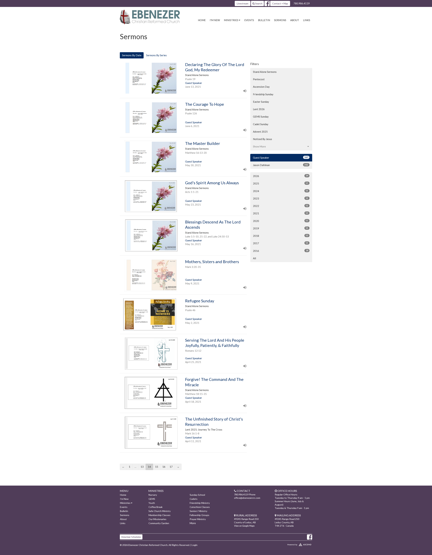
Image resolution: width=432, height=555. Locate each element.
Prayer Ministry (198, 519)
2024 (280, 191)
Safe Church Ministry (159, 511)
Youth (151, 502)
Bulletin (264, 20)
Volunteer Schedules (131, 537)
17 (171, 466)
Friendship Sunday (263, 94)
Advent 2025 (260, 131)
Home (202, 20)
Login (194, 545)
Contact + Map (280, 3)
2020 (280, 220)
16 (163, 466)
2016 (280, 250)
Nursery (152, 494)
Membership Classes (159, 515)
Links (306, 20)
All (254, 258)
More (193, 523)
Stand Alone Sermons (265, 71)
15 (156, 466)
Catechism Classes (200, 507)
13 (142, 466)
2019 (280, 228)
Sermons (280, 20)
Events (249, 20)
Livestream (242, 3)
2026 (280, 176)
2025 (280, 183)
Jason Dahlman (280, 165)
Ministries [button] (231, 20)
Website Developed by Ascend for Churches (289, 543)
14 (149, 466)
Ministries (125, 502)
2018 (280, 235)
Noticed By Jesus (262, 139)
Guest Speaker (280, 157)
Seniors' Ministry (198, 511)
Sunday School (197, 494)
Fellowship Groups (199, 515)
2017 (280, 243)
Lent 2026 (259, 109)
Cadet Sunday (260, 124)
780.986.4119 (301, 3)
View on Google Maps (244, 525)
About (294, 20)
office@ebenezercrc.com (247, 497)
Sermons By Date (131, 55)
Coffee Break (155, 507)
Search (258, 3)
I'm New (215, 20)
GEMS (151, 498)
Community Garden (158, 523)
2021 (280, 213)
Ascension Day (261, 86)
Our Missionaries (157, 519)
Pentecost (259, 79)
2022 (280, 205)
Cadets (193, 498)
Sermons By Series (156, 55)
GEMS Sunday (261, 116)
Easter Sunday (261, 101)
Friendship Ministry (200, 502)
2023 (280, 198)
